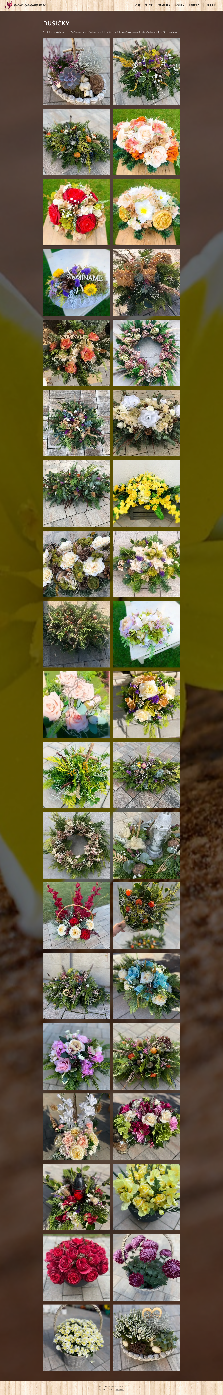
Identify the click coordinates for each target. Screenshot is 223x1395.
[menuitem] (138, 5)
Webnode (120, 1389)
